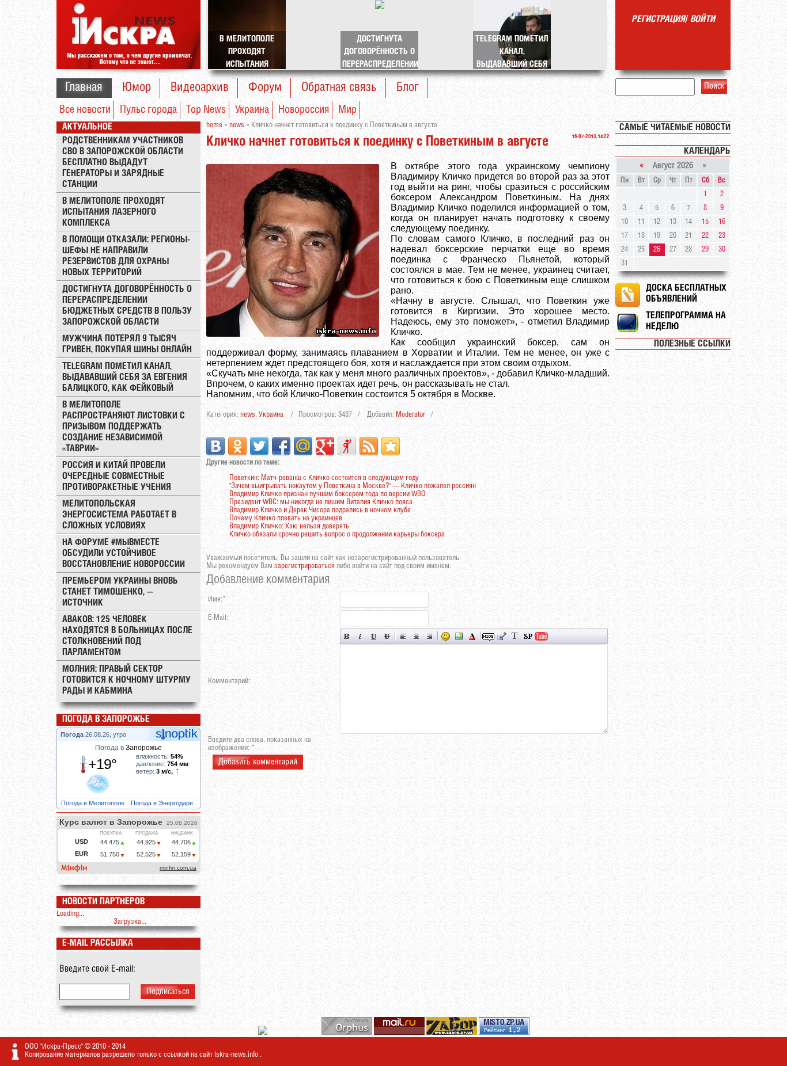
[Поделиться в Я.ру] (347, 446)
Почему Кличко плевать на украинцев (285, 518)
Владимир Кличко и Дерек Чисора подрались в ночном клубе (320, 510)
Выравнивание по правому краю (429, 636)
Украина (252, 110)
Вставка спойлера (528, 636)
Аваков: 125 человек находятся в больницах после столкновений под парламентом (127, 636)
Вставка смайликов (445, 636)
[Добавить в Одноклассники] (237, 446)
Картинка (459, 636)
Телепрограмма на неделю (686, 321)
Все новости (85, 110)
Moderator (410, 415)
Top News (206, 110)
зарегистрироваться (304, 566)
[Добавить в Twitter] (259, 446)
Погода (72, 734)
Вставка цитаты (501, 636)
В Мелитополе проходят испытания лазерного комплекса (113, 212)
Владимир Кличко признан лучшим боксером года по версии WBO (327, 494)
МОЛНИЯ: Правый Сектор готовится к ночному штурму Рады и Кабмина (126, 680)
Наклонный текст (360, 636)
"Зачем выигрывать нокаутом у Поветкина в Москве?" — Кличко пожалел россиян (352, 486)
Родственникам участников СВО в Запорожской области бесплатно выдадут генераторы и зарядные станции (122, 162)
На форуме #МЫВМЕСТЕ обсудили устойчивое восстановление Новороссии (123, 553)
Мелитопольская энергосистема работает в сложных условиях (119, 515)
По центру (416, 636)
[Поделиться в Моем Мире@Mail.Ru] (303, 446)
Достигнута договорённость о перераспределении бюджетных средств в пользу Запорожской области (127, 305)
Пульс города (148, 110)
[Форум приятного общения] (263, 1033)
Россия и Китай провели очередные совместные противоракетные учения (116, 476)
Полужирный (347, 636)
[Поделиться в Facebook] (281, 446)
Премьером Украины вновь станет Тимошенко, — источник (120, 592)
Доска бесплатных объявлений (686, 293)
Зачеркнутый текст (387, 636)
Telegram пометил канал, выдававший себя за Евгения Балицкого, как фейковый (124, 377)
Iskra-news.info (237, 1055)
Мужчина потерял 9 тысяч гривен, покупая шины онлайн (127, 344)
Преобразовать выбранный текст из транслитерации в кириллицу (514, 636)
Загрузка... (129, 922)
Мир (347, 110)
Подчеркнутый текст (373, 636)
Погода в (128, 748)
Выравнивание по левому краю (403, 636)
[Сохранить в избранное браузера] (390, 446)
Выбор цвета (472, 636)
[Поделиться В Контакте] (215, 446)
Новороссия (303, 110)
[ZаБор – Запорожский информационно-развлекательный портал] (452, 1033)
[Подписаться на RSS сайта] (369, 446)
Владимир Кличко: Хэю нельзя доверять (289, 526)
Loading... (70, 914)
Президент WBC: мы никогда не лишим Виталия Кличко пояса (321, 502)
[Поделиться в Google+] (325, 446)
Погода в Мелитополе (93, 803)
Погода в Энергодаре (163, 803)
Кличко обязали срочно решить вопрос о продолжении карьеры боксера (337, 534)
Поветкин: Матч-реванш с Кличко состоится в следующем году (324, 478)
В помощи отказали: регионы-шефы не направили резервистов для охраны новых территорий (126, 256)
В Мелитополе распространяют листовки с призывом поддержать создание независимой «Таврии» (123, 427)
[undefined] (347, 1033)
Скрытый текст (488, 636)
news (247, 415)
